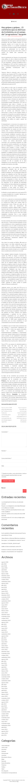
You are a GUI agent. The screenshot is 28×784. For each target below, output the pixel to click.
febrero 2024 (4, 610)
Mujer (2, 759)
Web (2, 466)
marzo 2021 (4, 669)
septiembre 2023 (5, 620)
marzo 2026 (4, 571)
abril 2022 (4, 643)
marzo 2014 (4, 733)
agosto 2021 (4, 659)
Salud (2, 769)
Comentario (4, 432)
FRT (18, 781)
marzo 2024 (4, 608)
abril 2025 (4, 589)
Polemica (3, 765)
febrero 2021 (4, 671)
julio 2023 (3, 624)
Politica (3, 767)
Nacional (3, 761)
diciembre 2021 (5, 651)
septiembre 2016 (5, 725)
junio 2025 (4, 587)
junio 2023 (4, 626)
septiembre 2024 (6, 601)
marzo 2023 (4, 632)
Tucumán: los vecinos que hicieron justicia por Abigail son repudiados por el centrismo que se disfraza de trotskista (22, 415)
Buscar (3, 488)
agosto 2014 (4, 731)
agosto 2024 (4, 603)
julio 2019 (3, 704)
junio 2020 (4, 686)
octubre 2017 (4, 719)
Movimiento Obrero (6, 757)
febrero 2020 (4, 694)
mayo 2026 (4, 568)
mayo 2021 (4, 665)
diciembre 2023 (5, 614)
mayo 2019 (4, 708)
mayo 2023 (4, 628)
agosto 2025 (4, 583)
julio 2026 (3, 564)
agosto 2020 (4, 682)
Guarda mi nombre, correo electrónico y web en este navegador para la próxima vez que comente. (14, 475)
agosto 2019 (4, 702)
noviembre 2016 (5, 723)
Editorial (3, 751)
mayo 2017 (4, 721)
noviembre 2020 (5, 677)
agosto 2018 (4, 715)
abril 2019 (4, 710)
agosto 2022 (4, 636)
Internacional (4, 753)
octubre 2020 (5, 678)
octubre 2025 (5, 579)
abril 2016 (4, 727)
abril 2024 (4, 607)
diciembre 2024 (5, 595)
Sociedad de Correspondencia (9, 772)
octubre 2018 (5, 714)
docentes (3, 749)
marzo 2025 (4, 591)
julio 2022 (3, 638)
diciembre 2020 (5, 675)
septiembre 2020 (6, 680)
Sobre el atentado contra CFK (13, 546)
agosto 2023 (4, 622)
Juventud (3, 755)
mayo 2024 (4, 605)
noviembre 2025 (5, 577)
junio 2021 (4, 663)
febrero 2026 (4, 573)
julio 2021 (3, 661)
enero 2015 (4, 729)
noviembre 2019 (5, 698)
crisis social (4, 747)
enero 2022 (4, 649)
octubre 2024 (5, 599)
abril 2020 (4, 690)
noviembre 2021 (5, 653)
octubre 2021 (4, 655)
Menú (15, 21)
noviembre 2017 (5, 717)
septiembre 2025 (6, 581)
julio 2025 (3, 585)
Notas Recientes (5, 763)
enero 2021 (4, 673)
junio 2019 (4, 706)
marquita (3, 543)
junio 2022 (4, 640)
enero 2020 (4, 696)
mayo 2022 (4, 641)
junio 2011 (4, 735)
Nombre (3, 450)
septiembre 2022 (5, 634)
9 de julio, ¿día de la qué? (14, 543)
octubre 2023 (5, 618)
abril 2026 (4, 570)
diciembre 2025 (5, 575)
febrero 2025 (4, 593)
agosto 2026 (4, 562)
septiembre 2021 (5, 657)
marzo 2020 (4, 692)
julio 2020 (3, 684)
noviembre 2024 (5, 597)
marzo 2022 (4, 645)
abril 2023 (4, 630)
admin (9, 36)
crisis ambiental (5, 745)
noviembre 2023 (5, 616)
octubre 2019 (5, 700)
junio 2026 (4, 566)
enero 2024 (4, 612)
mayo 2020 (4, 688)
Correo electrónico (6, 458)
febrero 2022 (4, 647)
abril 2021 (3, 667)
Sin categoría (4, 771)
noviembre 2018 (5, 712)
